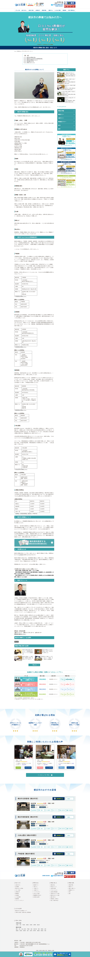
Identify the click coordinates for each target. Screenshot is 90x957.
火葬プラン (35, 886)
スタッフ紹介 (17, 890)
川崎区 (17, 924)
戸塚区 (28, 929)
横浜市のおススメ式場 (55, 895)
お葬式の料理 (53, 888)
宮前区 (27, 924)
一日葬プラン (40, 767)
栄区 (28, 930)
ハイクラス (18, 767)
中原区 (23, 924)
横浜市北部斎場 (28, 767)
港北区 (21, 930)
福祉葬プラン (36, 884)
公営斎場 (21, 554)
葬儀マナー (71, 886)
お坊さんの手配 (36, 893)
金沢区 (31, 930)
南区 (45, 930)
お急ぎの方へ (17, 884)
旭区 (39, 929)
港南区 (38, 930)
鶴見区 (42, 930)
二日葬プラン (61, 767)
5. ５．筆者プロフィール (29, 62)
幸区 (20, 924)
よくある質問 (17, 896)
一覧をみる (34, 664)
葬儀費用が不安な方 (37, 895)
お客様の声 (17, 891)
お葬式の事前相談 (54, 891)
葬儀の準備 (16, 641)
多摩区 (34, 924)
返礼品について (54, 886)
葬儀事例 (17, 893)
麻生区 (38, 924)
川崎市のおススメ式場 (55, 893)
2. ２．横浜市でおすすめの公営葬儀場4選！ (33, 58)
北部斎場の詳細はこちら (20, 347)
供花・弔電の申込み (54, 900)
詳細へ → (69, 798)
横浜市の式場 (18, 927)
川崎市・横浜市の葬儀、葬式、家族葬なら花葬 (45, 950)
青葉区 (42, 929)
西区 (17, 929)
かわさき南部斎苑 (49, 767)
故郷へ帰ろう (53, 896)
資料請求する (60, 798)
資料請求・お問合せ (54, 898)
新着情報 (17, 898)
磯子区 (34, 930)
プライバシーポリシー (19, 900)
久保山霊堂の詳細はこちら (21, 469)
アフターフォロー (54, 890)
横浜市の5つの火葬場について (21, 910)
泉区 (31, 929)
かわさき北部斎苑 (70, 767)
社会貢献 (17, 895)
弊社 (35, 557)
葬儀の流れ (53, 884)
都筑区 (17, 930)
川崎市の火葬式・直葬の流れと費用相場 (23, 912)
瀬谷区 (24, 930)
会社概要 (17, 886)
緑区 (45, 929)
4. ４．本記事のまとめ (29, 61)
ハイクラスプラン (36, 891)
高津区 (31, 924)
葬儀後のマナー (72, 890)
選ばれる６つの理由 (19, 888)
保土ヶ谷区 (24, 929)
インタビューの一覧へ (44, 775)
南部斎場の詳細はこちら (20, 410)
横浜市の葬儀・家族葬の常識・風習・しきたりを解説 (27, 570)
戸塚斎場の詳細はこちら (20, 296)
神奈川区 (35, 929)
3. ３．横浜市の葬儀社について (31, 60)
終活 (69, 891)
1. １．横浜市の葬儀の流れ (30, 57)
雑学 (69, 893)
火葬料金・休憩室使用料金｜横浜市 (23, 513)
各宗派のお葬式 (36, 896)
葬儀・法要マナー (72, 888)
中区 (19, 929)
